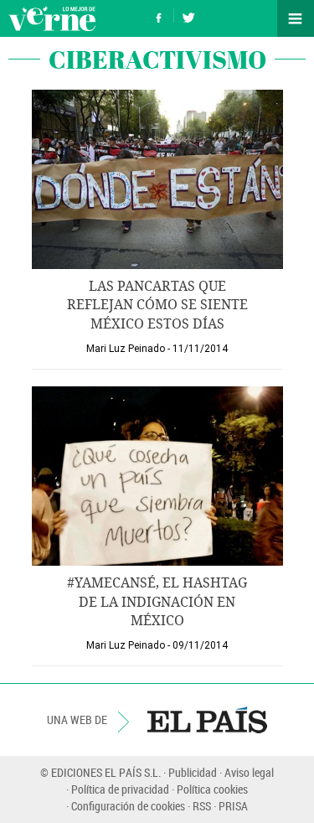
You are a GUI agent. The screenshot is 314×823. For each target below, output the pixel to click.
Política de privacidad (120, 789)
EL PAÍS (207, 720)
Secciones (295, 18)
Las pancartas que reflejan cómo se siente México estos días (157, 305)
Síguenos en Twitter (188, 15)
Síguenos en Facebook (159, 15)
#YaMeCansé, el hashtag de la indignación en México (157, 602)
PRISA (233, 806)
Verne (51, 18)
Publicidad (192, 772)
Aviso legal (249, 772)
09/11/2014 (200, 645)
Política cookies (212, 789)
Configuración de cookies (128, 806)
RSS (202, 806)
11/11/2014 (200, 349)
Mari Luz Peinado (125, 349)
